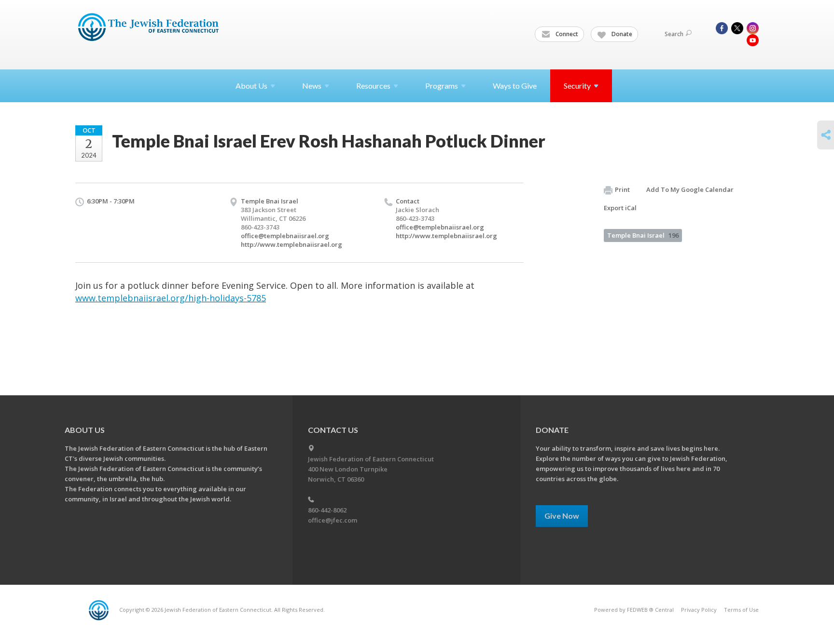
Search (674, 34)
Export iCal (620, 207)
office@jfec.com (332, 520)
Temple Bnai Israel (643, 235)
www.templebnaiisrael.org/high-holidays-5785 (170, 298)
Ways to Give (515, 85)
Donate (621, 34)
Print (622, 189)
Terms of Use (741, 609)
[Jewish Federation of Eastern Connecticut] (149, 27)
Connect (566, 34)
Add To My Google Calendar (690, 189)
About (251, 85)
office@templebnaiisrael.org (285, 235)
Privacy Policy (699, 609)
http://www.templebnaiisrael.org (291, 244)
